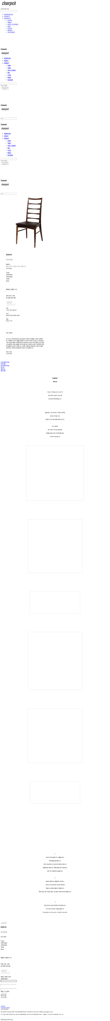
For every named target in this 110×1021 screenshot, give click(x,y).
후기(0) (2, 367)
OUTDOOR (11, 32)
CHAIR (10, 20)
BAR (9, 26)
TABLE (10, 22)
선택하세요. (9, 275)
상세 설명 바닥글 (5, 365)
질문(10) (3, 369)
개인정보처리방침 (5, 1007)
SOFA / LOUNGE (13, 24)
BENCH (10, 30)
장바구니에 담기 (5, 972)
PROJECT (7, 16)
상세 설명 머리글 (5, 362)
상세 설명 (3, 364)
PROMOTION (8, 14)
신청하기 (3, 993)
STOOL (10, 28)
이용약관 (3, 1006)
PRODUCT (7, 18)
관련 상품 (3, 370)
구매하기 (3, 922)
